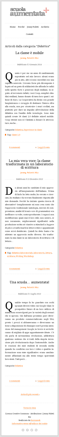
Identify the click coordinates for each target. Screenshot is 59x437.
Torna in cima (29, 408)
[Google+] (23, 430)
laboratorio (39, 253)
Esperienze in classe (33, 130)
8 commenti (14, 147)
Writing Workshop (25, 256)
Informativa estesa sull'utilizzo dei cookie (29, 424)
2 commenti (14, 381)
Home (13, 27)
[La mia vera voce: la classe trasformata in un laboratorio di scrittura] (29, 174)
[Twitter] (31, 430)
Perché (21, 27)
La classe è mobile (29, 53)
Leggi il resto (44, 147)
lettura (49, 253)
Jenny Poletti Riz (29, 58)
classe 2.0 (16, 135)
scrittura (11, 256)
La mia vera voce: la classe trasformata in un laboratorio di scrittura (29, 164)
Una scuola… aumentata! (29, 282)
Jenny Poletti (33, 27)
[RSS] (36, 430)
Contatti (29, 34)
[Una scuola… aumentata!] (29, 289)
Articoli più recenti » (30, 394)
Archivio (45, 27)
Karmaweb (35, 420)
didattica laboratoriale (22, 253)
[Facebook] (27, 430)
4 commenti (14, 269)
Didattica (19, 130)
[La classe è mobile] (29, 60)
